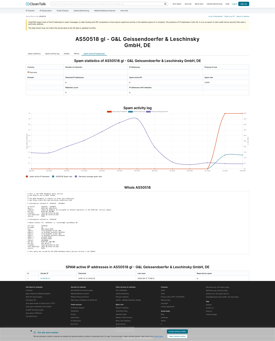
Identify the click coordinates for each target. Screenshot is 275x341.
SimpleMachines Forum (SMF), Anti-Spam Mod (222, 297)
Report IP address (243, 16)
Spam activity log (52, 54)
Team (163, 293)
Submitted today (122, 311)
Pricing (73, 314)
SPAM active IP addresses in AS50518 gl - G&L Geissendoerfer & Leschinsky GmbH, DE (137, 267)
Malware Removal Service (80, 297)
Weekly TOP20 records (124, 317)
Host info (124, 11)
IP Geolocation (46, 11)
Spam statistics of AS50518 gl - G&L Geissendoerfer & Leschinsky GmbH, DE (137, 61)
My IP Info (74, 324)
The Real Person (31, 316)
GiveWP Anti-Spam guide (34, 310)
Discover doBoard (122, 297)
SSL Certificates (121, 290)
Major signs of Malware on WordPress (84, 300)
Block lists (199, 4)
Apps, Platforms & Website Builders (38, 293)
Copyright (164, 303)
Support (209, 305)
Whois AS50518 (137, 187)
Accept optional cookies (177, 331)
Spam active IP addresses (94, 54)
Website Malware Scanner (104, 11)
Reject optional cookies (177, 336)
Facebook (164, 317)
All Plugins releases (77, 308)
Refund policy (166, 300)
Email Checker (63, 11)
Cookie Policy (158, 336)
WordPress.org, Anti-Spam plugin (217, 287)
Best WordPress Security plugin (82, 290)
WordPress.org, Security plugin (217, 290)
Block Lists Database (123, 321)
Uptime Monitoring (214, 4)
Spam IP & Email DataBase (125, 327)
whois (76, 54)
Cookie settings (211, 314)
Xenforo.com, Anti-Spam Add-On (217, 294)
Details (67, 54)
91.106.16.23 (45, 278)
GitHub (163, 321)
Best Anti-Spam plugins (34, 297)
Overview (29, 290)
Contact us (210, 308)
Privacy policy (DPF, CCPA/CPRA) (172, 297)
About (163, 290)
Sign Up (244, 4)
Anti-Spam (177, 4)
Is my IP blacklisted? (215, 16)
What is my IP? (230, 16)
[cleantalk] (36, 3)
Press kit (209, 311)
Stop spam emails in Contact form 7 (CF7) (40, 303)
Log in (234, 4)
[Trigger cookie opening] (29, 331)
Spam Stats (75, 317)
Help (227, 4)
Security (188, 4)
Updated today (121, 314)
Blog (162, 314)
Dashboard (75, 311)
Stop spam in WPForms (34, 313)
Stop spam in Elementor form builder (38, 306)
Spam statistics (34, 54)
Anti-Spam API (31, 300)
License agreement (167, 306)
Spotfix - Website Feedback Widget (128, 300)
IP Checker (30, 11)
